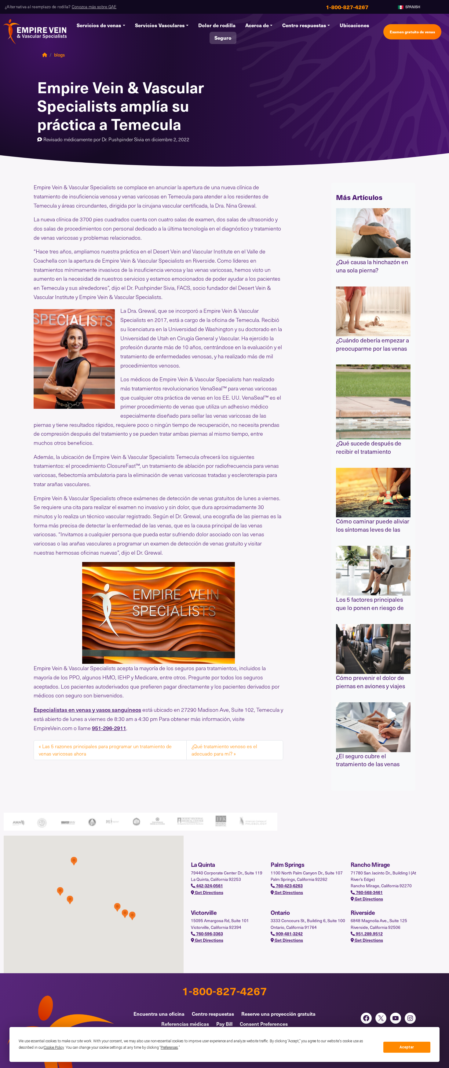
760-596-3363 (209, 934)
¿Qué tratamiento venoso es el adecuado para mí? (224, 750)
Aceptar (407, 1047)
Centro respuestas (304, 25)
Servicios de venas (99, 25)
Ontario (280, 912)
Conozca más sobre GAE (94, 6)
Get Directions (208, 892)
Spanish (412, 6)
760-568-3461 (369, 892)
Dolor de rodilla (216, 25)
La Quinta (203, 864)
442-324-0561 (209, 886)
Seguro (223, 37)
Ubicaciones (354, 25)
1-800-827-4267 (224, 990)
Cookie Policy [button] (54, 1047)
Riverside (363, 912)
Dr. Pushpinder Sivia (123, 139)
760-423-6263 (289, 886)
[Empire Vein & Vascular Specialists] (35, 31)
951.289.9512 (369, 934)
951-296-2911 (109, 728)
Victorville (204, 912)
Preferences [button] (169, 1047)
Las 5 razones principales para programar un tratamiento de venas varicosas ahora (105, 750)
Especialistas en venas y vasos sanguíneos (87, 709)
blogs (59, 54)
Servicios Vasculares (160, 25)
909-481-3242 (289, 934)
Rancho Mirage (370, 864)
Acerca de (257, 25)
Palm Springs (287, 864)
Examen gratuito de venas (412, 31)
